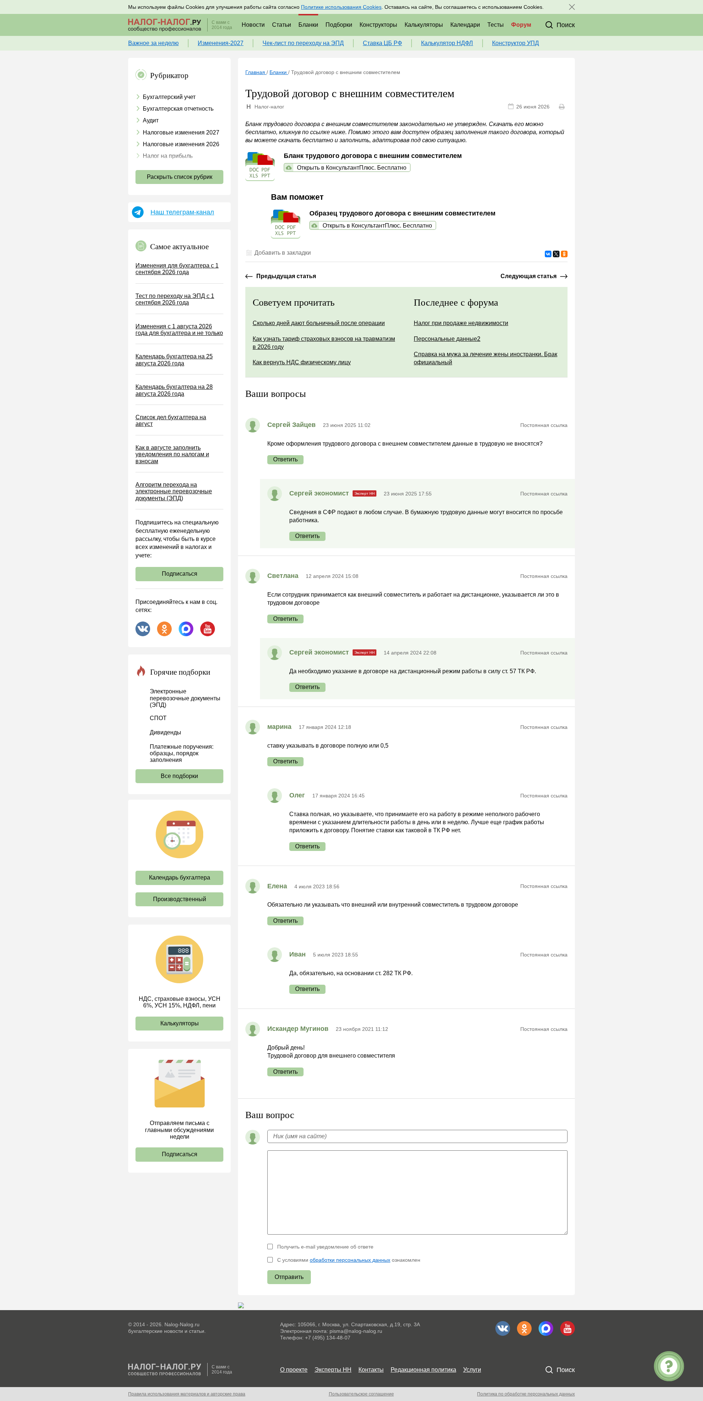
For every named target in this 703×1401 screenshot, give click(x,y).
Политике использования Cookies (341, 7)
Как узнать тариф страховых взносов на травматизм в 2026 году (324, 343)
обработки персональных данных (350, 1260)
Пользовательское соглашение (361, 1394)
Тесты (495, 25)
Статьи (281, 25)
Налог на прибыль (168, 156)
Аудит (151, 120)
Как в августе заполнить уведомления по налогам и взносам (172, 454)
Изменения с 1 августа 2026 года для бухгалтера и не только (179, 329)
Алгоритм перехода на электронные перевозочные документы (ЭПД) (173, 491)
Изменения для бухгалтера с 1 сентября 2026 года (177, 268)
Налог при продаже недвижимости (461, 323)
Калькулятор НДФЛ (447, 43)
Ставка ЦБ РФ (382, 43)
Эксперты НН (333, 1370)
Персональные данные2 (447, 339)
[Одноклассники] (564, 254)
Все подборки (179, 776)
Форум (521, 25)
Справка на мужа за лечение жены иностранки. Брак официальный (485, 358)
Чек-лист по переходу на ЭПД (303, 43)
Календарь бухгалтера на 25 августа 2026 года (174, 359)
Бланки (308, 25)
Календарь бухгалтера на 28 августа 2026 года (174, 390)
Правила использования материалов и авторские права (186, 1394)
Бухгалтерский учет (169, 97)
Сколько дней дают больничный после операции (319, 323)
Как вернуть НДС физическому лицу (302, 362)
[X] (556, 254)
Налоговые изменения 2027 (181, 132)
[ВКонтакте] (548, 254)
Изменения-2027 (220, 43)
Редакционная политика (423, 1370)
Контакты (371, 1370)
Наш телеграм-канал (182, 212)
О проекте (294, 1370)
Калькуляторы (424, 25)
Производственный (179, 899)
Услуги (472, 1370)
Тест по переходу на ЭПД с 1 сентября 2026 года (174, 299)
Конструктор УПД (515, 43)
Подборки (339, 25)
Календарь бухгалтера (179, 877)
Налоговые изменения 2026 (181, 144)
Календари (465, 25)
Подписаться (179, 574)
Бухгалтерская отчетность (178, 109)
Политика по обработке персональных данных (526, 1394)
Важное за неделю (153, 43)
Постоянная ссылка (544, 425)
